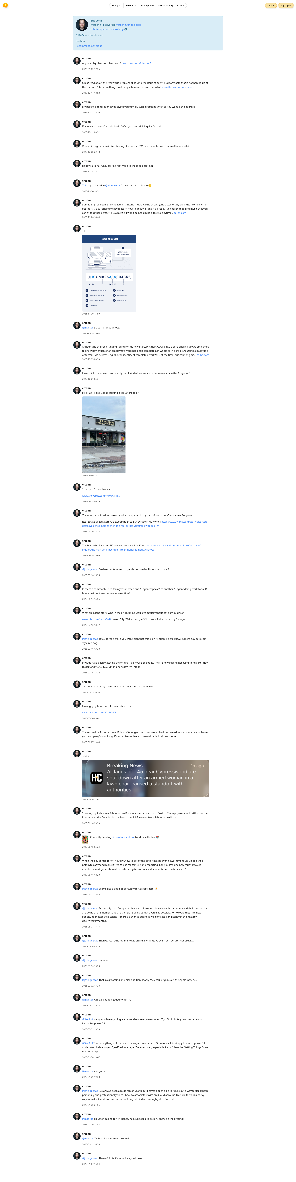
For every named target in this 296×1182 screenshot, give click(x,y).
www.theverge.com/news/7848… (101, 495)
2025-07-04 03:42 (91, 718)
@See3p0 (87, 1019)
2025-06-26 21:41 (91, 799)
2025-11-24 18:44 (91, 217)
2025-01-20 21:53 (91, 1124)
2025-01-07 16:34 (91, 1163)
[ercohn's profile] (77, 60)
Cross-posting (165, 5)
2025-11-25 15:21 (91, 171)
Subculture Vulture (124, 837)
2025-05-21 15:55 (91, 894)
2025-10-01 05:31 (91, 378)
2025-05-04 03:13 (91, 946)
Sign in (271, 5)
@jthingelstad (113, 185)
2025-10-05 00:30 (91, 359)
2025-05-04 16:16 (91, 926)
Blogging (116, 5)
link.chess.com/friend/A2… (137, 63)
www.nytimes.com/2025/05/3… (100, 712)
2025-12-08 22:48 (91, 151)
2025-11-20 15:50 (91, 313)
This (84, 185)
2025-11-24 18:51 (91, 191)
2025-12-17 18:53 (91, 92)
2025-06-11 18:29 (91, 874)
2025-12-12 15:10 (91, 112)
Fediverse (131, 5)
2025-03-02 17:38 (91, 985)
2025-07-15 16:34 (91, 692)
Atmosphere (147, 5)
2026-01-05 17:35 (91, 69)
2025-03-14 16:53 (91, 966)
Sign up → (286, 5)
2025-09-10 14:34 (91, 531)
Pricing (181, 5)
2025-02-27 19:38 (91, 1005)
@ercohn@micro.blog (128, 24)
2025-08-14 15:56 (91, 575)
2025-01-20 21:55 (91, 1104)
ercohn (86, 58)
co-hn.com (180, 213)
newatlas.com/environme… (178, 87)
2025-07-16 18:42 (91, 624)
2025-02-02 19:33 (91, 1029)
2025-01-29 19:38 (91, 1076)
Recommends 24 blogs (89, 46)
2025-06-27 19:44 (91, 742)
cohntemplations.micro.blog (107, 29)
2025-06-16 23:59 (91, 823)
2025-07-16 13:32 (91, 672)
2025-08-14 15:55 (91, 598)
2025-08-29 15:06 (91, 555)
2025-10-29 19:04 (91, 333)
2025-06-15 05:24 (91, 846)
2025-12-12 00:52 (91, 132)
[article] (148, 63)
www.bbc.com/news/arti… (97, 619)
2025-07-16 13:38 (91, 648)
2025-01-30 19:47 (91, 1057)
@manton (88, 327)
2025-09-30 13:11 (91, 475)
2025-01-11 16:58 (91, 1144)
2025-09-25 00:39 (91, 501)
